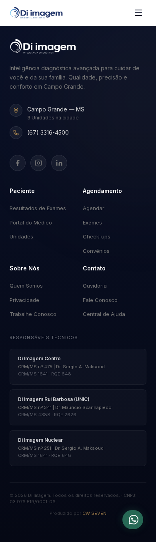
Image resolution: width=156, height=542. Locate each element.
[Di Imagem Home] (43, 46)
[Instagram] (38, 163)
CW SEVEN (94, 513)
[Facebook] (18, 163)
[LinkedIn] (59, 163)
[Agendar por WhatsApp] (132, 519)
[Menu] (138, 13)
